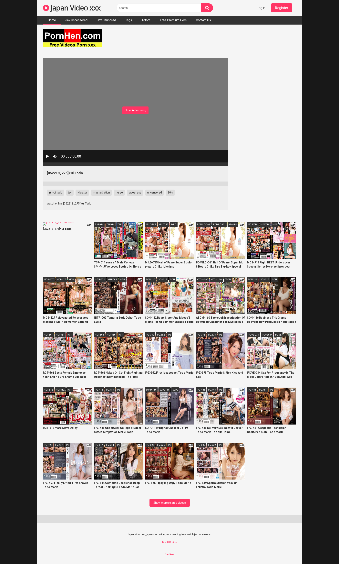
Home (52, 20)
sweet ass (135, 192)
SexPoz (169, 554)
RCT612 (60, 389)
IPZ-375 (201, 334)
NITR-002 (100, 279)
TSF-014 (99, 224)
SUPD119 (164, 389)
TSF (119, 224)
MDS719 (265, 224)
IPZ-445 (201, 389)
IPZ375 (212, 334)
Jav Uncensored (76, 20)
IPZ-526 (150, 445)
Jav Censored (106, 20)
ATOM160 (216, 279)
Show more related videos (169, 502)
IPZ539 (212, 445)
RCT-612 (48, 389)
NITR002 (112, 279)
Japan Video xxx (75, 8)
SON (172, 279)
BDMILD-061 (203, 224)
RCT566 (111, 334)
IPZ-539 (201, 445)
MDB (71, 279)
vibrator (82, 192)
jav (70, 192)
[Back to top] (326, 552)
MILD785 (163, 224)
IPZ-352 (150, 334)
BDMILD (233, 224)
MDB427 (61, 279)
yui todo (57, 192)
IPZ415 (110, 389)
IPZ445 (212, 389)
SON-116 (252, 279)
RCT (69, 334)
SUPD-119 (151, 389)
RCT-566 (99, 334)
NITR (122, 279)
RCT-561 (48, 334)
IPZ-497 (48, 445)
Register (281, 8)
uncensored (154, 192)
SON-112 (150, 279)
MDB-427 (49, 279)
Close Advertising (135, 110)
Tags (128, 20)
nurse (119, 192)
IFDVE (278, 334)
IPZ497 (59, 445)
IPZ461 (263, 389)
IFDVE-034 (253, 334)
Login (261, 8)
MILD (174, 224)
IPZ (169, 334)
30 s (170, 192)
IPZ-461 (252, 389)
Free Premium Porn (173, 20)
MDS (274, 224)
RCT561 (60, 334)
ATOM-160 (202, 279)
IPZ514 (110, 445)
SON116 (264, 279)
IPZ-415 (99, 389)
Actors (145, 20)
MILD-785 (151, 224)
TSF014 (111, 224)
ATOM (228, 279)
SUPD (175, 389)
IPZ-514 (99, 445)
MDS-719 (253, 224)
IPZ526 (161, 445)
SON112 (162, 279)
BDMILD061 (219, 224)
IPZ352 (161, 334)
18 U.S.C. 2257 (169, 541)
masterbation (101, 192)
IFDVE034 (267, 334)
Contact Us (203, 20)
